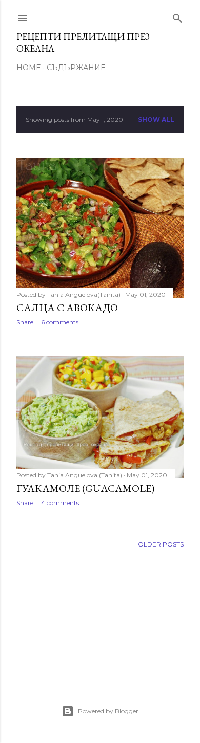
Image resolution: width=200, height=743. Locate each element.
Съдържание (76, 67)
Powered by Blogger (108, 711)
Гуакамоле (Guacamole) (85, 488)
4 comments (60, 503)
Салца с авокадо (67, 307)
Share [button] (24, 322)
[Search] (177, 16)
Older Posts (161, 544)
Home (28, 67)
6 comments (59, 322)
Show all (156, 119)
